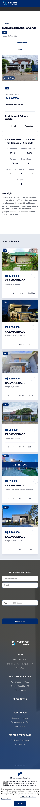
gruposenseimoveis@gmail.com (20, 664)
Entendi (20, 804)
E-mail (13, 126)
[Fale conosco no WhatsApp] (17, 704)
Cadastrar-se (20, 621)
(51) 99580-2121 (20, 660)
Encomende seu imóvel (20, 722)
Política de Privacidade (20, 740)
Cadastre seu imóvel (20, 718)
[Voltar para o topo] (5, 784)
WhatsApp (29, 126)
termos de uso (6, 799)
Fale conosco (20, 726)
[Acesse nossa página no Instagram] (23, 704)
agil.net (27, 778)
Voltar (7, 23)
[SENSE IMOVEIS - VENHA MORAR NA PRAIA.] (20, 643)
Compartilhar (21, 43)
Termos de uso (20, 744)
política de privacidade (28, 797)
